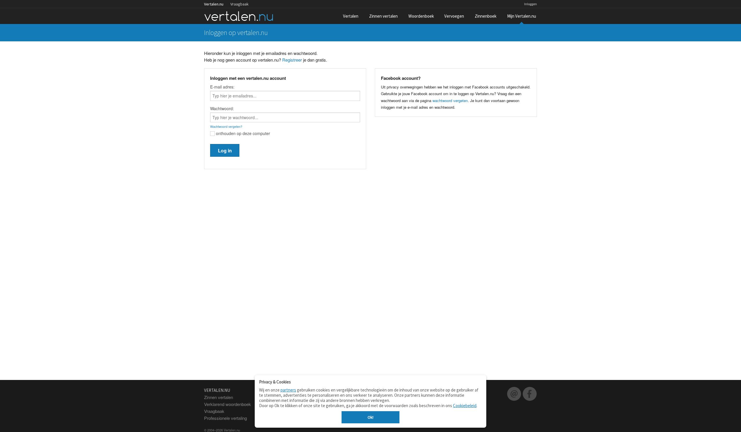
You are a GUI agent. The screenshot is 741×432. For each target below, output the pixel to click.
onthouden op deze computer (242, 133)
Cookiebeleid (464, 405)
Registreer (292, 60)
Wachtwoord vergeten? (226, 126)
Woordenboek (421, 16)
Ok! (370, 417)
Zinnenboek (485, 16)
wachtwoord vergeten (450, 100)
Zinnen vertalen (383, 16)
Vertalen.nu (213, 4)
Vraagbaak (239, 4)
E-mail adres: (222, 87)
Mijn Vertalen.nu (521, 16)
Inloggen (530, 4)
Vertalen (350, 16)
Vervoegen (454, 16)
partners (288, 390)
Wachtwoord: (222, 108)
